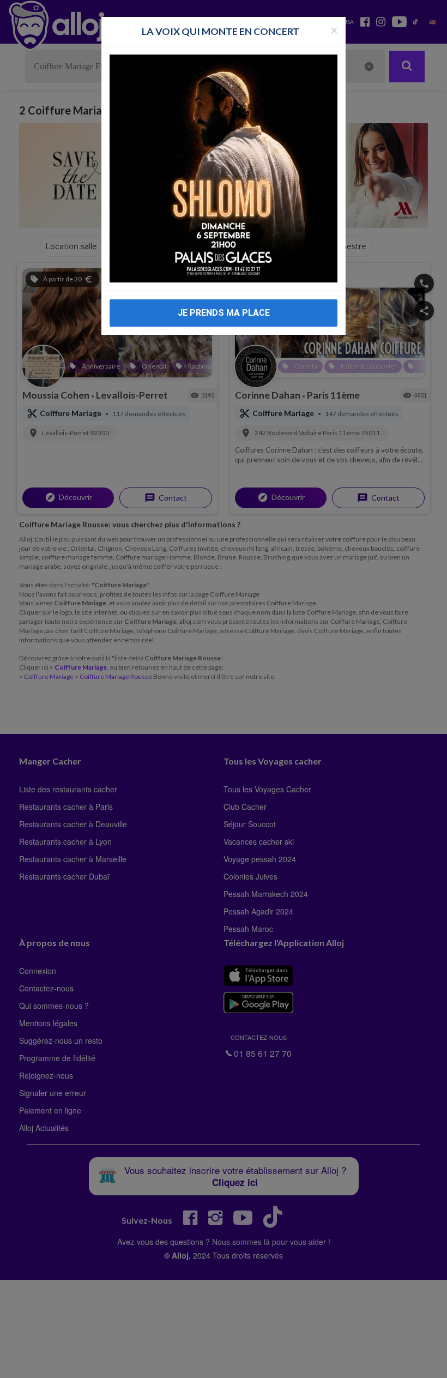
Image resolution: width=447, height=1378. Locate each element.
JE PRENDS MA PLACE (224, 313)
